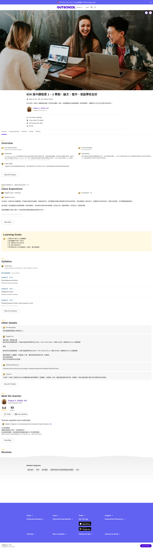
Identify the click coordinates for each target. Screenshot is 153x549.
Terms (90, 2)
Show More (7, 222)
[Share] (146, 12)
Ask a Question (22, 414)
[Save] (150, 12)
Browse (79, 7)
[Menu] (95, 7)
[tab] (4, 131)
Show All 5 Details (10, 175)
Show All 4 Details (10, 384)
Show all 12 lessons (10, 311)
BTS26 (79, 2)
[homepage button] (66, 7)
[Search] (92, 7)
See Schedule (146, 546)
